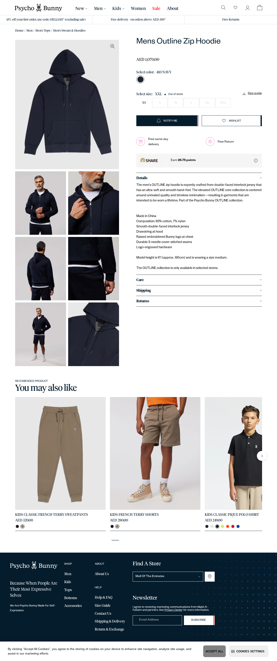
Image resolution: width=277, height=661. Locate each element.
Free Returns (230, 19)
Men (29, 30)
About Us (102, 574)
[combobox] (168, 577)
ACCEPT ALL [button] (214, 651)
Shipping (143, 290)
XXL (223, 102)
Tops (68, 590)
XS (144, 102)
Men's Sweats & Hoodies (69, 30)
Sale (156, 8)
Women (138, 8)
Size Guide (103, 605)
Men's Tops (42, 30)
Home (19, 30)
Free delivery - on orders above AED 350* (138, 19)
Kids (116, 8)
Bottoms (70, 598)
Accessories (73, 606)
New (79, 8)
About (173, 8)
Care (139, 280)
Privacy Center (173, 610)
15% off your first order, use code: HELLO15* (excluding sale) (46, 19)
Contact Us (103, 613)
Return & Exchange (109, 629)
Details (141, 178)
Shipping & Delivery (110, 621)
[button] (248, 651)
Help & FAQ (103, 597)
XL (207, 102)
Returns (142, 301)
